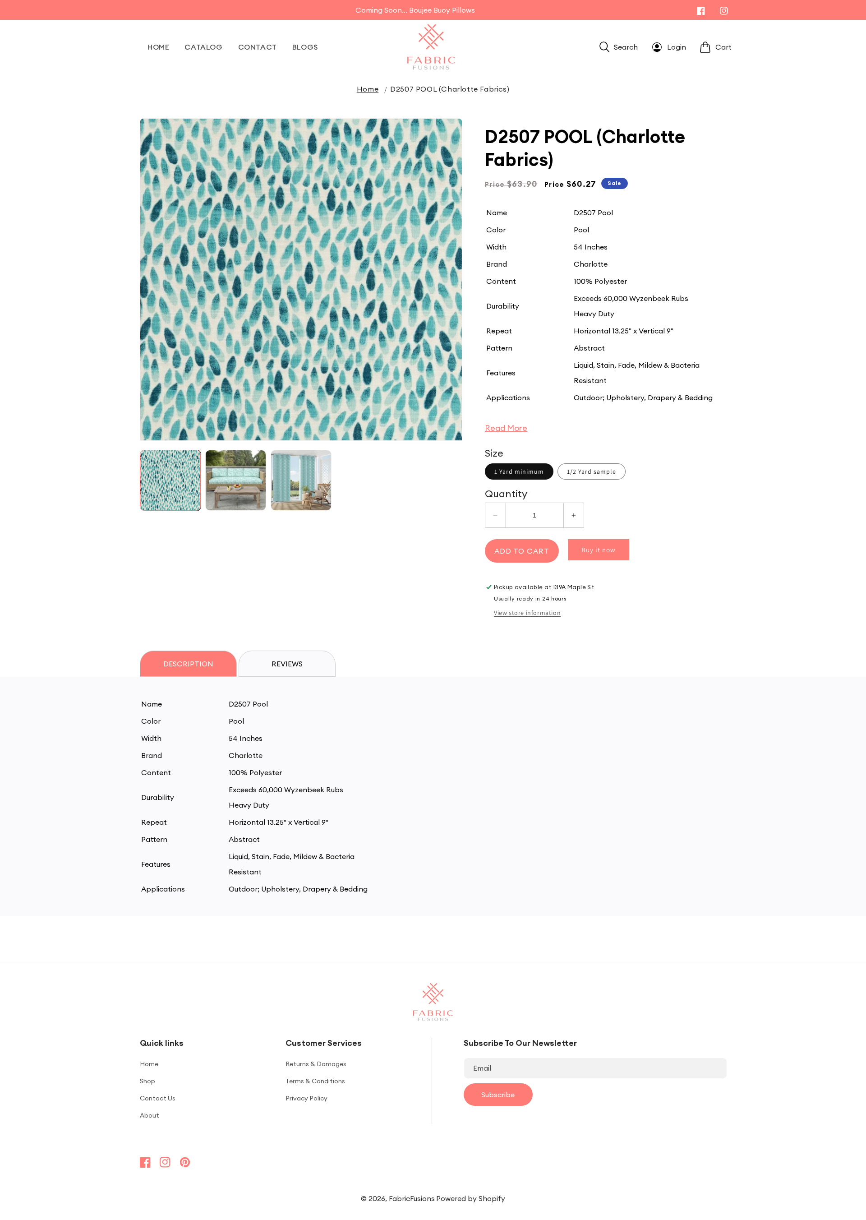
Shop (147, 1081)
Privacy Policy (306, 1098)
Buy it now (598, 549)
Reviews (287, 663)
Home (367, 88)
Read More (506, 428)
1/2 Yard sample (591, 471)
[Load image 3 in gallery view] (301, 480)
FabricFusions (412, 1198)
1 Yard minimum (519, 471)
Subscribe (498, 1094)
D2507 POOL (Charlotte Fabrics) (449, 88)
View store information (527, 613)
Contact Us (157, 1098)
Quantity (506, 493)
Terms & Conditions (315, 1081)
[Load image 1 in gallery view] (170, 480)
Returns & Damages (316, 1064)
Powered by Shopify (470, 1198)
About (149, 1115)
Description (188, 663)
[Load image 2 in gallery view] (235, 480)
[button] (618, 47)
